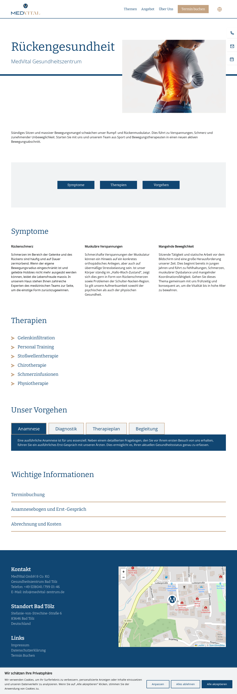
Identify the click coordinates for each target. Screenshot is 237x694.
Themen (130, 9)
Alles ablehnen (185, 684)
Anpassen (158, 684)
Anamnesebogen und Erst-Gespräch (48, 509)
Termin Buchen (23, 655)
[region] (118, 681)
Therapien (118, 185)
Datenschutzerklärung (28, 650)
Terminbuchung (28, 494)
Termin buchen (193, 9)
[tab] (28, 428)
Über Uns (166, 9)
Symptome (75, 185)
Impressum (20, 645)
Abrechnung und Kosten (36, 524)
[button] (118, 494)
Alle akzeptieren (217, 684)
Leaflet (200, 645)
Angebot (147, 9)
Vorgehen (161, 185)
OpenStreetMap (217, 645)
